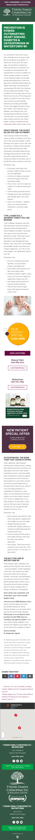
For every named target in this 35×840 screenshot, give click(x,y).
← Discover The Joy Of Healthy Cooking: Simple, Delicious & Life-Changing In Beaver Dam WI (17, 689)
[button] (17, 446)
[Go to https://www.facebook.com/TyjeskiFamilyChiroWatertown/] (13, 822)
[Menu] (17, 837)
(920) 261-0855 (17, 382)
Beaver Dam (11, 5)
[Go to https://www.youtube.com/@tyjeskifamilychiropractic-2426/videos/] (21, 761)
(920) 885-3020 (17, 362)
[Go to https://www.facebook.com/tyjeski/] (13, 761)
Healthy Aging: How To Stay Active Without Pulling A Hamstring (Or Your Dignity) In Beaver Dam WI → (17, 696)
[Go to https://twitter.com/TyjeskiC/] (17, 761)
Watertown (24, 5)
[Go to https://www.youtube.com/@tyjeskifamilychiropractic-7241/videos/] (21, 822)
